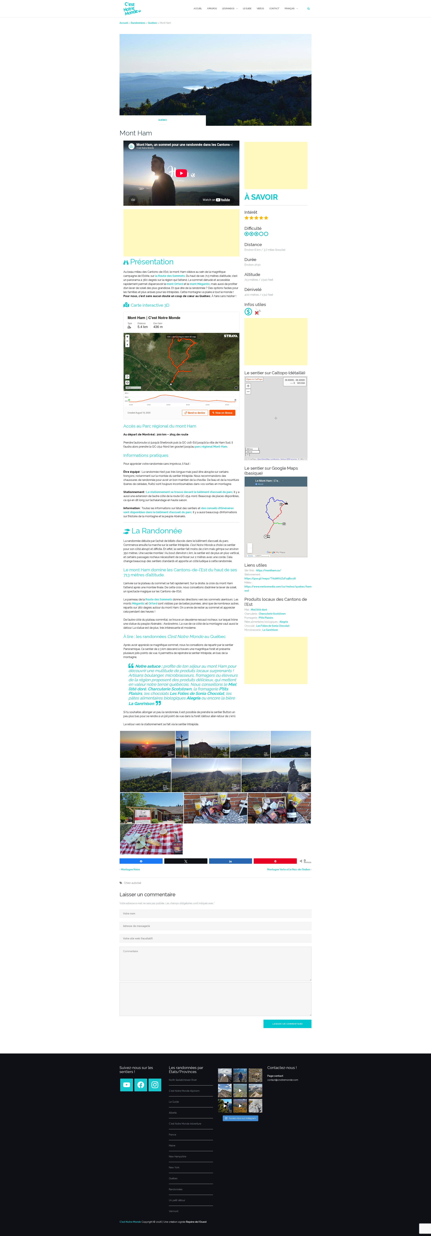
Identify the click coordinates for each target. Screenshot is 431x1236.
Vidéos (260, 8)
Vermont (173, 1211)
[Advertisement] (181, 232)
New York (174, 1167)
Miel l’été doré (259, 609)
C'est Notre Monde (130, 1222)
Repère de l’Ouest (196, 1222)
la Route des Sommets (170, 275)
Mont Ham (136, 133)
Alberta (173, 1112)
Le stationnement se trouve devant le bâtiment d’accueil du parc (189, 492)
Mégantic (138, 603)
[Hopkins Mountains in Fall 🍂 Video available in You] (240, 1106)
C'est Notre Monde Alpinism (184, 1091)
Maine (172, 1145)
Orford (152, 603)
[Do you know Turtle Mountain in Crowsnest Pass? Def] (225, 1090)
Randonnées (138, 23)
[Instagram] (154, 1084)
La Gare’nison (270, 630)
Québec (152, 23)
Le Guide (247, 8)
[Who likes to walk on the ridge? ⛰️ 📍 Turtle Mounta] (240, 1090)
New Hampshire (177, 1156)
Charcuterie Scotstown (169, 688)
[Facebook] (126, 1084)
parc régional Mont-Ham (211, 446)
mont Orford (175, 284)
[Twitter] (140, 1084)
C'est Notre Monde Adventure (185, 1123)
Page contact (275, 1076)
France (172, 1134)
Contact (274, 8)
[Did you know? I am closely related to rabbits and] (255, 1106)
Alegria (283, 621)
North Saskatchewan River (183, 1080)
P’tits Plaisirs (266, 617)
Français (289, 8)
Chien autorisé (132, 882)
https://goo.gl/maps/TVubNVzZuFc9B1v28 (270, 578)
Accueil (198, 8)
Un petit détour (177, 1200)
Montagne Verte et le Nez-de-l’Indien (288, 869)
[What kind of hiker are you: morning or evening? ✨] (240, 1075)
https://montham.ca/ (268, 570)
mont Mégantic (200, 284)
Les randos (228, 8)
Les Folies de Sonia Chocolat (197, 693)
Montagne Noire (130, 869)
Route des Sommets (158, 599)
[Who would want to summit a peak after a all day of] (225, 1075)
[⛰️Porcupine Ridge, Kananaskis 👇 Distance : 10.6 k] (225, 1106)
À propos (212, 8)
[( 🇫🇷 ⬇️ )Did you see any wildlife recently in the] (255, 1075)
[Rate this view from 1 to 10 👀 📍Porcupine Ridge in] (255, 1090)
